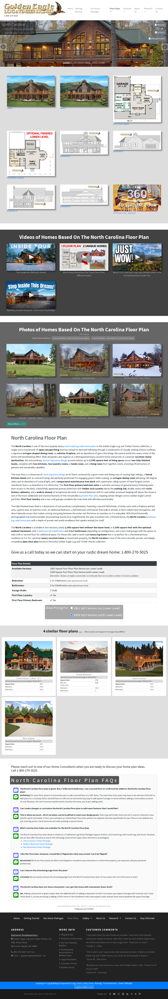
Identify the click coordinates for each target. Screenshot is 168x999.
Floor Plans (115, 8)
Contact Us (159, 10)
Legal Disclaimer (69, 959)
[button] (3, 47)
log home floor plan (88, 495)
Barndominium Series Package (36, 847)
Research (148, 8)
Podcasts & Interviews (71, 938)
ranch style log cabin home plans (80, 446)
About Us (137, 10)
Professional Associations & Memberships (66, 952)
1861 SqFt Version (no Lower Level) (96, 608)
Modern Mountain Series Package (38, 844)
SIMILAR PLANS (157, 38)
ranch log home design (54, 474)
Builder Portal (67, 967)
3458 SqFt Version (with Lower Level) (97, 615)
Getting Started (78, 10)
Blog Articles (67, 934)
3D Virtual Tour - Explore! (124, 213)
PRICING (160, 25)
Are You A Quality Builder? (68, 944)
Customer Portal (69, 963)
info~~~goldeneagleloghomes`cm (30, 955)
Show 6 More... (16, 424)
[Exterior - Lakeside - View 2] (30, 399)
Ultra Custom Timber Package (36, 840)
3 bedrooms (58, 530)
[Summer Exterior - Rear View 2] (30, 360)
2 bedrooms (43, 530)
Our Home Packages (95, 10)
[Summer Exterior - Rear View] (84, 399)
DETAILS (161, 32)
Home (70, 8)
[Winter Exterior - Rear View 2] (137, 360)
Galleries (127, 8)
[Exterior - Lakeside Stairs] (84, 360)
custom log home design (55, 460)
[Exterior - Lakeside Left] (137, 399)
